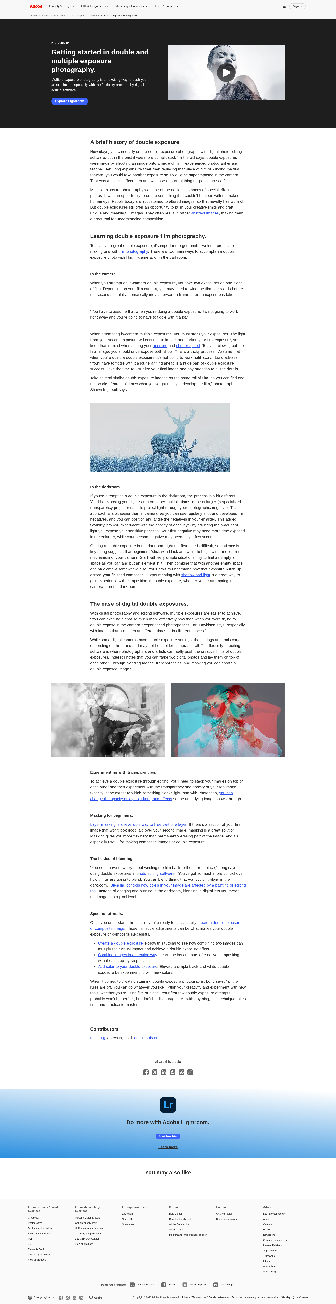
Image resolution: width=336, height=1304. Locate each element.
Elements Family (37, 1249)
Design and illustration (40, 1228)
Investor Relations (272, 1245)
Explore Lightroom (69, 101)
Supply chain (270, 1250)
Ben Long (97, 1038)
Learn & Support (165, 6)
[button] (285, 6)
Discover (94, 15)
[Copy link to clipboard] (190, 1072)
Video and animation (39, 1233)
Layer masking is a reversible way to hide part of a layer (138, 824)
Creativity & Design (59, 6)
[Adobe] (36, 6)
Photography (77, 15)
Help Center (175, 1214)
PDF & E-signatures (93, 6)
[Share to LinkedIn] (163, 1072)
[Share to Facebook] (146, 1072)
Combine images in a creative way (127, 955)
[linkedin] (81, 1298)
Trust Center (269, 1256)
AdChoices (302, 1297)
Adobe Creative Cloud (54, 15)
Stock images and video (40, 1254)
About (266, 1219)
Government (128, 1224)
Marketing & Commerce (130, 6)
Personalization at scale (87, 1217)
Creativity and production (88, 1233)
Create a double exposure (120, 943)
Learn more (168, 1147)
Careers (267, 1224)
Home (33, 15)
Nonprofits (127, 1219)
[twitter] (74, 1298)
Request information (227, 1219)
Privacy (186, 1297)
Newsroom (269, 1235)
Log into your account (274, 1214)
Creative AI (33, 1217)
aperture (160, 346)
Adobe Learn (176, 1229)
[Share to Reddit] (181, 1072)
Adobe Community (179, 1224)
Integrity (267, 1261)
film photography (133, 251)
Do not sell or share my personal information (255, 1297)
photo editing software (155, 873)
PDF (30, 1238)
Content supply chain (86, 1223)
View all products (37, 1259)
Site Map (285, 1297)
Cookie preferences (219, 1297)
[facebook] (61, 1298)
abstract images (205, 213)
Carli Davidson (145, 1038)
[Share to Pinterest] (172, 1072)
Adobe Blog (269, 1271)
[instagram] (68, 1298)
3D (29, 1244)
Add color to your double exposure (127, 966)
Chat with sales (224, 1214)
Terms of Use (199, 1297)
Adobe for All (270, 1266)
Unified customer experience (90, 1228)
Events (266, 1229)
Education (127, 1214)
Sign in (297, 6)
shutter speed (188, 346)
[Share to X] (155, 1072)
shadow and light (195, 575)
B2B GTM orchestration (87, 1238)
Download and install (180, 1219)
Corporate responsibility (276, 1240)
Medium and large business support (187, 1235)
